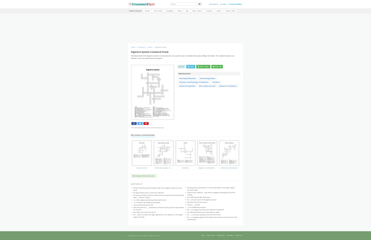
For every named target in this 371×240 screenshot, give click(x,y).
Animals (147, 11)
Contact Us (238, 235)
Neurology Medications (187, 78)
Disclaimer (230, 235)
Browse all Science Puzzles (144, 176)
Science (219, 11)
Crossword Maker (235, 4)
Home (203, 235)
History (179, 11)
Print (192, 67)
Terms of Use (211, 235)
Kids (187, 11)
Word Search (213, 4)
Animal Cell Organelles (187, 86)
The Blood (215, 82)
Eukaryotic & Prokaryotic (228, 86)
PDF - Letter (204, 67)
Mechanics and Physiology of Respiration (193, 82)
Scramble (223, 4)
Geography (169, 11)
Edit (182, 67)
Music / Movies (197, 11)
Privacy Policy (221, 235)
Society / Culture (230, 11)
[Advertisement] (185, 28)
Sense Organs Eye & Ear (207, 86)
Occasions (209, 11)
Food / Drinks (158, 11)
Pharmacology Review (207, 78)
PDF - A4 (218, 67)
